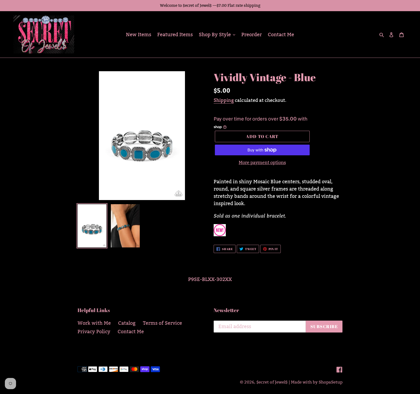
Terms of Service (162, 323)
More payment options (262, 162)
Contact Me (131, 331)
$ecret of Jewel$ (272, 382)
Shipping (224, 100)
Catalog (127, 323)
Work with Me (94, 323)
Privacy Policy (94, 331)
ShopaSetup (330, 382)
